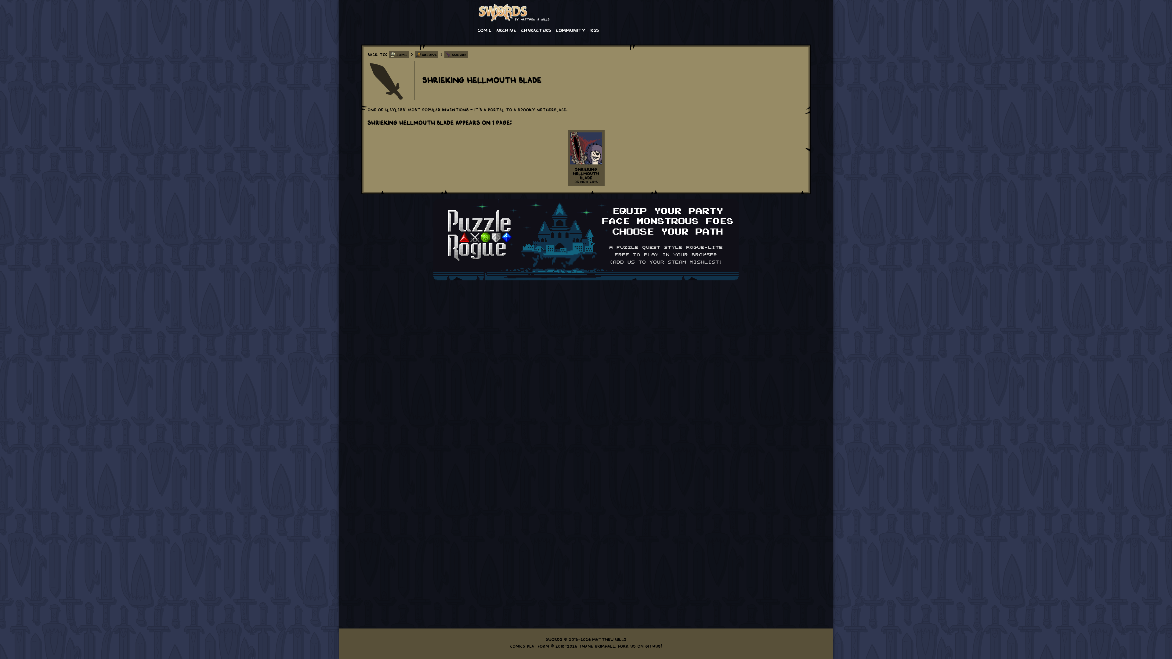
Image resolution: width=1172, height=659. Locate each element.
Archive (506, 29)
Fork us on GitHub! (640, 646)
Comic (484, 29)
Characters (536, 29)
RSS (594, 29)
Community (570, 29)
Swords (459, 54)
